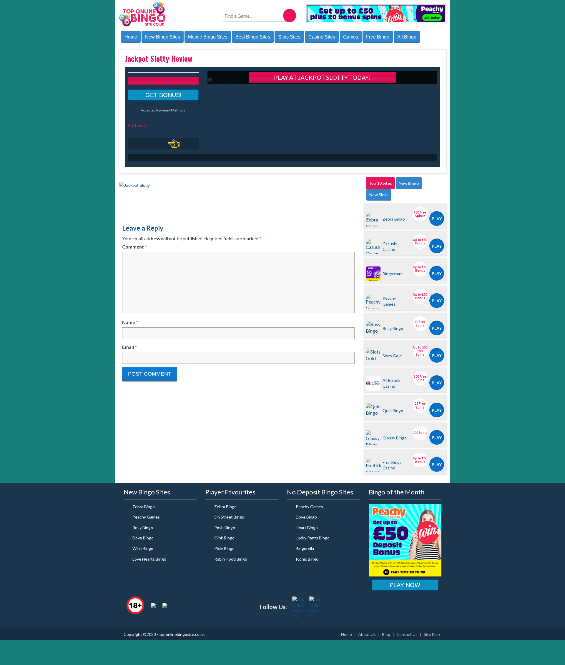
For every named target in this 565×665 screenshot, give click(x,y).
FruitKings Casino (392, 465)
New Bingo (409, 183)
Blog (386, 634)
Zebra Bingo (394, 218)
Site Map (432, 634)
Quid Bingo (393, 410)
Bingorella (305, 548)
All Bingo (406, 36)
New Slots (378, 194)
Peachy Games (389, 301)
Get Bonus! (163, 95)
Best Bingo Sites (252, 36)
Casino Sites (321, 36)
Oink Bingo (224, 537)
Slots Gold (392, 355)
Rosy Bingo (393, 328)
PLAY (437, 218)
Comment (134, 246)
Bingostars (393, 273)
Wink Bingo (142, 548)
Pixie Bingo (224, 548)
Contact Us (407, 634)
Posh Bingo (224, 527)
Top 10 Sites (380, 183)
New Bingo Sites (162, 36)
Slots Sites (289, 36)
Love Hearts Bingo (149, 558)
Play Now (405, 585)
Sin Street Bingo (229, 516)
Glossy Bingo (395, 437)
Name (130, 322)
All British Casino (391, 383)
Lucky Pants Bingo (313, 537)
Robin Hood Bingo (230, 558)
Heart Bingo (307, 527)
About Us (367, 634)
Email (129, 347)
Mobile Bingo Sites (207, 36)
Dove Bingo (143, 537)
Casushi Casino (390, 246)
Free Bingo (377, 36)
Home (130, 36)
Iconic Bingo (307, 558)
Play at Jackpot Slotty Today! (322, 77)
